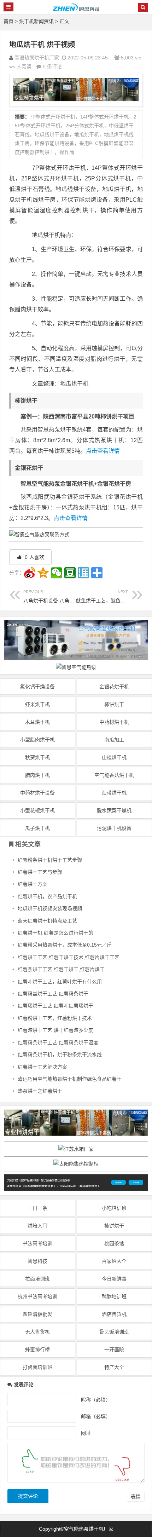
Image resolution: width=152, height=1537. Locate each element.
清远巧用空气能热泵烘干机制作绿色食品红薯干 (70, 1079)
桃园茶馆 (114, 1243)
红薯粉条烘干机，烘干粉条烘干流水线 (60, 1054)
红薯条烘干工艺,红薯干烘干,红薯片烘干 (61, 969)
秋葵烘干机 (37, 757)
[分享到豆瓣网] (70, 572)
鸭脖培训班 (114, 1296)
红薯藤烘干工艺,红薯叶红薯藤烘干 (55, 1006)
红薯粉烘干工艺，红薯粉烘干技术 (55, 1018)
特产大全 (114, 1367)
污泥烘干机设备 (114, 828)
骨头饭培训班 (114, 1332)
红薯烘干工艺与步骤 (40, 872)
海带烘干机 (114, 793)
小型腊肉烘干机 (37, 740)
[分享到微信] (56, 572)
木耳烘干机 (37, 722)
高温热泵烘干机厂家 (36, 57)
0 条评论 (52, 66)
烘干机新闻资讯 (36, 21)
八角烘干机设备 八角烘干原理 (56, 596)
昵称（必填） (96, 1399)
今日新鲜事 (114, 1279)
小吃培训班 (114, 1208)
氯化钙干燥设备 (37, 686)
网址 (86, 1432)
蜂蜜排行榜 (37, 1349)
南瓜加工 (114, 740)
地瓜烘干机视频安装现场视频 (50, 908)
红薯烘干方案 (32, 884)
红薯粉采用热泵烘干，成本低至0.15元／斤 (65, 945)
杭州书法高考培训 (37, 1296)
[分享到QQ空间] (43, 572)
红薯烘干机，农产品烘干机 (47, 896)
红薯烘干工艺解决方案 (42, 1067)
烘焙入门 (37, 1226)
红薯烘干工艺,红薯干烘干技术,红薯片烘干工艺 (68, 957)
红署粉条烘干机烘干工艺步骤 (50, 860)
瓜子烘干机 (37, 828)
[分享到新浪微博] (29, 572)
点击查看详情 (103, 451)
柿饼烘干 (114, 704)
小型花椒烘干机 (37, 810)
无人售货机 (37, 1332)
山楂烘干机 (114, 757)
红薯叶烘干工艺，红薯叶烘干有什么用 (60, 981)
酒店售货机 (114, 1314)
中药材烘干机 (114, 722)
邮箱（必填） (96, 1416)
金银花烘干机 (114, 686)
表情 (136, 1497)
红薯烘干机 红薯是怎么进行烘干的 (55, 933)
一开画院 (114, 1349)
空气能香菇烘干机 (114, 775)
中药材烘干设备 (37, 793)
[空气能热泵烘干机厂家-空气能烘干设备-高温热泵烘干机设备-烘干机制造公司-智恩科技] (76, 10)
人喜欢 (33, 557)
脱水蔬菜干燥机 (114, 810)
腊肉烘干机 (37, 775)
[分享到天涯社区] (83, 572)
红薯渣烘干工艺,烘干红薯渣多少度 (55, 1030)
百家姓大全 (114, 1261)
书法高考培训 (37, 1243)
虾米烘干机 (37, 704)
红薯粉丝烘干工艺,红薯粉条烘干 (53, 993)
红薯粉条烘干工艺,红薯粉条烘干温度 (58, 1042)
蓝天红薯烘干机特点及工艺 (47, 921)
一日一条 (37, 1208)
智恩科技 (37, 1261)
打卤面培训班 (37, 1367)
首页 (8, 21)
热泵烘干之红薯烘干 (40, 1091)
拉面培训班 (37, 1279)
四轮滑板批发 (37, 1314)
